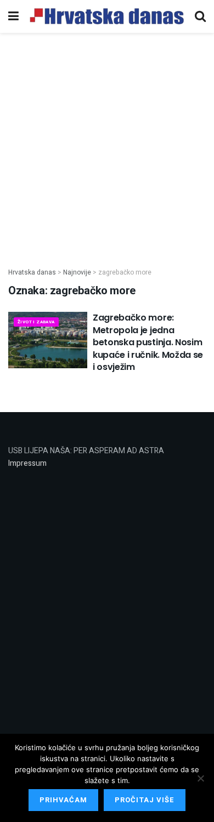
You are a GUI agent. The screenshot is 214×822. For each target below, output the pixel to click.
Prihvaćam (63, 800)
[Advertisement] (107, 144)
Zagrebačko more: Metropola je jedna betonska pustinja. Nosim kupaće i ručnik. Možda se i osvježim (148, 342)
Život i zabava (36, 322)
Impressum (27, 463)
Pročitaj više (144, 800)
